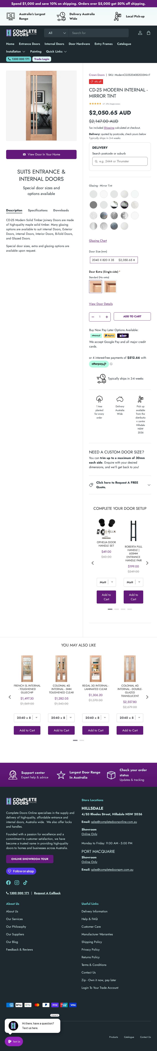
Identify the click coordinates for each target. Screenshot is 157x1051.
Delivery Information (94, 911)
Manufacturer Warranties (97, 934)
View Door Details (101, 304)
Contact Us (89, 972)
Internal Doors (54, 44)
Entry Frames (104, 44)
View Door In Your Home (44, 154)
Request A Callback (47, 893)
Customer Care (91, 926)
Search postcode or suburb (109, 153)
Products (113, 1037)
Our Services (14, 919)
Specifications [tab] (37, 210)
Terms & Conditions (94, 965)
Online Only (89, 834)
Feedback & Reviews (19, 949)
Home (10, 44)
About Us (12, 911)
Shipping (109, 128)
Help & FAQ (90, 919)
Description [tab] (14, 210)
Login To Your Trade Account (100, 988)
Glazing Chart (98, 240)
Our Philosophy (16, 926)
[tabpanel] (41, 235)
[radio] (93, 194)
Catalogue (124, 44)
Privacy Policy (91, 949)
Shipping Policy (92, 942)
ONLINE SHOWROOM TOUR (29, 859)
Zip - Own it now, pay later (99, 980)
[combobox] (86, 33)
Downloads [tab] (61, 210)
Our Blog (12, 942)
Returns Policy (91, 957)
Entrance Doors (29, 44)
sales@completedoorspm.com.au (112, 869)
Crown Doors (97, 75)
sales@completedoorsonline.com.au (114, 822)
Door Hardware (79, 44)
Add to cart (132, 316)
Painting (36, 51)
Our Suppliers (15, 934)
